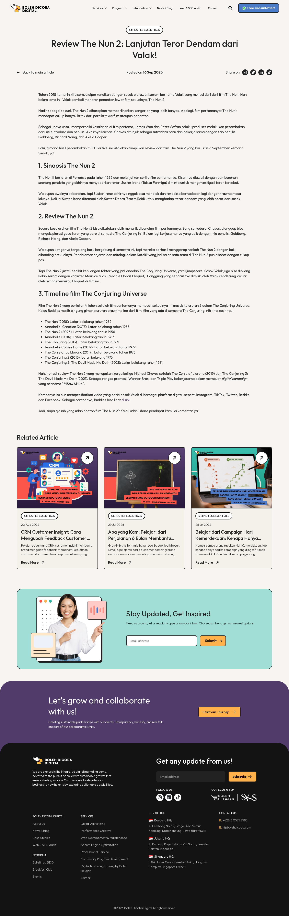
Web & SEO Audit (190, 8)
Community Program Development (104, 859)
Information (140, 8)
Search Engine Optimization (99, 845)
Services (97, 8)
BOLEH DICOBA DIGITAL (48, 816)
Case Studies (41, 838)
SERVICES (87, 816)
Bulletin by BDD (43, 862)
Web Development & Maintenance (104, 838)
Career (212, 8)
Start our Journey (216, 712)
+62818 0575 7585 (233, 820)
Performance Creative (96, 831)
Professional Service (95, 852)
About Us (38, 824)
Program (117, 8)
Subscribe (240, 777)
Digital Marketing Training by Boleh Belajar (104, 868)
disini (126, 400)
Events (37, 876)
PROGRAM (39, 855)
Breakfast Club (42, 869)
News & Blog (164, 8)
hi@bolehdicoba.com (235, 827)
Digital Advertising (93, 824)
